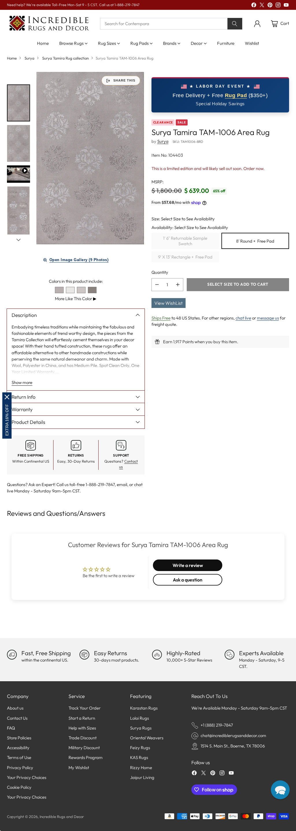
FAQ (11, 728)
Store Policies (19, 737)
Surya (29, 58)
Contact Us (17, 718)
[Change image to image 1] (18, 102)
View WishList (168, 303)
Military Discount (84, 747)
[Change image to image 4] (18, 222)
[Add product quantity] (178, 284)
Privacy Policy (20, 767)
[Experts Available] (229, 655)
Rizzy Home (141, 767)
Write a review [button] (188, 565)
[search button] (234, 23)
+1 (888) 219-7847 (217, 725)
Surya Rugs (140, 728)
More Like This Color (76, 298)
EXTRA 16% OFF (7, 420)
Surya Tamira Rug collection (65, 58)
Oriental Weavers (146, 737)
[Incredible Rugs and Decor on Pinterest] (270, 6)
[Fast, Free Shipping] (12, 655)
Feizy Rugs (140, 747)
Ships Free (161, 318)
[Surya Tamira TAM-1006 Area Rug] (90, 158)
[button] (280, 789)
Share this (124, 80)
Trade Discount (83, 737)
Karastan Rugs (144, 708)
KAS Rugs (139, 757)
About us (15, 708)
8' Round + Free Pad (255, 241)
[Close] (7, 397)
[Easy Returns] (84, 655)
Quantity (159, 272)
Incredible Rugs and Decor (62, 816)
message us (268, 318)
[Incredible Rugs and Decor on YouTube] (286, 6)
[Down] (18, 239)
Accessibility (18, 747)
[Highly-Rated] (157, 655)
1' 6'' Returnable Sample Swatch (185, 240)
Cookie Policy (19, 787)
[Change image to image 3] (18, 174)
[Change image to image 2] (18, 143)
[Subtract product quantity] (157, 284)
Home (12, 58)
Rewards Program (86, 757)
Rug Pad (236, 95)
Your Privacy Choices (26, 777)
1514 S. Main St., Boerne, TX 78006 (233, 746)
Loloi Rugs (139, 718)
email (122, 484)
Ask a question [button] (187, 580)
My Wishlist (79, 767)
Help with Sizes (82, 728)
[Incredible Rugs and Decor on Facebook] (254, 6)
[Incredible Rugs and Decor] (49, 23)
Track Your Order (85, 708)
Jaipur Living (142, 777)
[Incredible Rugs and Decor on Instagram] (278, 6)
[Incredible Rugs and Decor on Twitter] (262, 6)
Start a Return (82, 718)
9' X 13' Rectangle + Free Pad (185, 257)
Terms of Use (19, 757)
